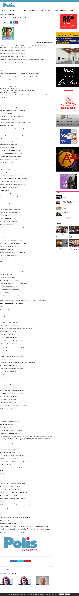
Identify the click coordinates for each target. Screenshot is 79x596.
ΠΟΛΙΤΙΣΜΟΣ (12, 10)
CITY (19, 10)
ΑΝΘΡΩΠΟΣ (43, 10)
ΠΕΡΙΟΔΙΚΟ (70, 10)
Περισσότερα (12, 573)
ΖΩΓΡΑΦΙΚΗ (58, 232)
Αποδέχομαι (61, 594)
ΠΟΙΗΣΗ (9, 14)
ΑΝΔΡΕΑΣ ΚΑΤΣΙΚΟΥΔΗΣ (34, 10)
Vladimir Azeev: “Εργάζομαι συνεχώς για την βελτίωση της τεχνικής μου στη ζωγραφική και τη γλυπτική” (11, 568)
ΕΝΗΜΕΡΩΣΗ (4, 10)
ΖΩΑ (49, 10)
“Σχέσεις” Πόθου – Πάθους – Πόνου (69, 207)
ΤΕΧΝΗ (12, 14)
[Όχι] (77, 594)
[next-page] (2, 588)
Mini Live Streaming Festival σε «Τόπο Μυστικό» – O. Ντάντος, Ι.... (70, 202)
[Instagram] (75, 1)
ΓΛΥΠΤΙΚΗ (57, 246)
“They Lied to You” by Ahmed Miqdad (42, 585)
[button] (76, 10)
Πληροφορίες (67, 594)
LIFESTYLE (24, 10)
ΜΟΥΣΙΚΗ (70, 246)
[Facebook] (73, 1)
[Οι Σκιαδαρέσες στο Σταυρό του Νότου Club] (59, 197)
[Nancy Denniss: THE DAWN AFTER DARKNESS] (8, 580)
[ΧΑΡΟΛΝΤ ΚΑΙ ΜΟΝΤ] (59, 214)
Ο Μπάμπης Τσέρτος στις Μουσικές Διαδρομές (73, 249)
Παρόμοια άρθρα (4, 573)
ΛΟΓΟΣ (6, 14)
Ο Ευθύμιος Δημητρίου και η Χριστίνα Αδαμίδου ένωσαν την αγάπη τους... (61, 235)
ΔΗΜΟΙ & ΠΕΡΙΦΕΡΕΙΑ (72, 233)
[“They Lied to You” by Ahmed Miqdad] (44, 580)
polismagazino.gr (2, 553)
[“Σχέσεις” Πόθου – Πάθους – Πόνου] (59, 208)
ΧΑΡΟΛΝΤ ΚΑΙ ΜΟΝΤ (67, 212)
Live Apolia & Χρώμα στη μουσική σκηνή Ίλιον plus (43, 567)
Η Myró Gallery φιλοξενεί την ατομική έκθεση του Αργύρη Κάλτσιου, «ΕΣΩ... (61, 249)
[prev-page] (0, 588)
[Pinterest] (16, 22)
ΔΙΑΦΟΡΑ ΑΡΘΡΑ (63, 10)
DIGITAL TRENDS (54, 10)
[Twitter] (77, 1)
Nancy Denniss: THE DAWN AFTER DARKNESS (8, 585)
